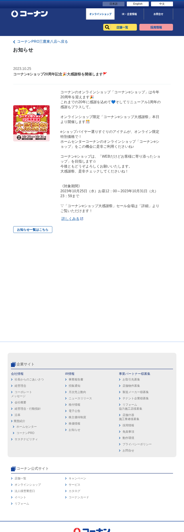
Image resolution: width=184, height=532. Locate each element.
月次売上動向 (77, 392)
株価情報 (74, 423)
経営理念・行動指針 (28, 408)
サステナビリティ (26, 439)
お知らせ (74, 429)
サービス (74, 484)
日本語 (114, 3)
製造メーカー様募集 (136, 392)
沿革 (17, 415)
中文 (162, 3)
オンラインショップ (28, 484)
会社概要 (20, 402)
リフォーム (22, 503)
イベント (20, 497)
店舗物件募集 (131, 385)
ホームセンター (26, 426)
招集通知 (74, 385)
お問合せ (128, 450)
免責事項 (128, 431)
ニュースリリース (80, 398)
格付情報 (74, 404)
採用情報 (128, 425)
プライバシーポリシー (137, 444)
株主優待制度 (77, 417)
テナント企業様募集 (136, 398)
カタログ (74, 491)
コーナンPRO (25, 433)
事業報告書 (76, 379)
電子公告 (74, 411)
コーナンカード (79, 497)
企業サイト (26, 364)
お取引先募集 (131, 379)
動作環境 (128, 438)
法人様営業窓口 (25, 491)
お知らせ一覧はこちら (32, 229)
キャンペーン (77, 478)
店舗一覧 (20, 478)
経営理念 (20, 385)
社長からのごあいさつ (29, 379)
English (137, 3)
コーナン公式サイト (33, 468)
